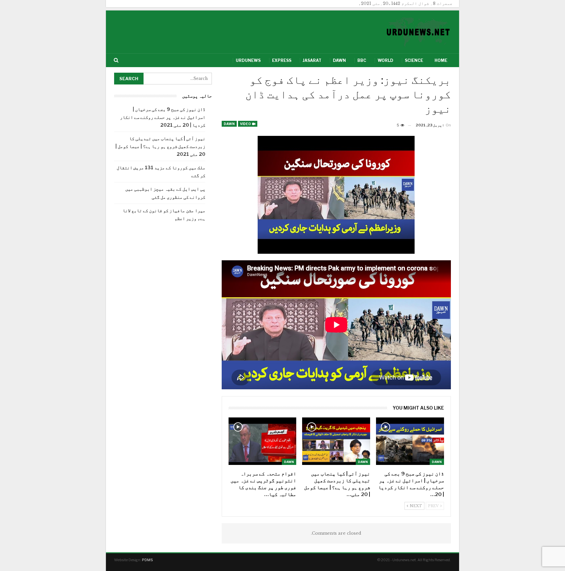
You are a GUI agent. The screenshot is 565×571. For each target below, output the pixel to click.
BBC (361, 60)
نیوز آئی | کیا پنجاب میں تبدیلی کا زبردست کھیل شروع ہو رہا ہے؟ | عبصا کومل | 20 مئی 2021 (160, 146)
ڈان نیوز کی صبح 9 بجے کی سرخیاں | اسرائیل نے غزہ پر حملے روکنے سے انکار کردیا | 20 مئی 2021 (162, 117)
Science (414, 60)
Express (281, 60)
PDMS (147, 560)
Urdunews (248, 60)
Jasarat (312, 60)
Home (441, 60)
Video (245, 124)
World (385, 60)
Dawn (339, 60)
